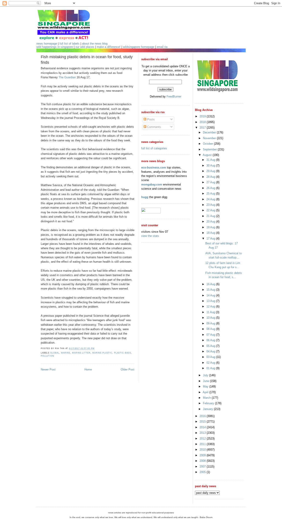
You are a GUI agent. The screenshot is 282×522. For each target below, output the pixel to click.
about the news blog (95, 43)
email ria (162, 47)
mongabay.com (151, 184)
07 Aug (211, 334)
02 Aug (211, 362)
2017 (203, 127)
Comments (153, 127)
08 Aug (211, 329)
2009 (203, 455)
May (206, 386)
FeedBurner (174, 96)
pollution (47, 356)
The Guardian (67, 77)
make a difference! (109, 47)
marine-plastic (102, 353)
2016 (203, 416)
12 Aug (211, 306)
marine (65, 353)
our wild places (84, 47)
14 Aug (211, 295)
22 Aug (211, 210)
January (208, 409)
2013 (203, 432)
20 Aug (211, 221)
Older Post (127, 369)
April (206, 392)
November (210, 138)
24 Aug (211, 199)
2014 (203, 427)
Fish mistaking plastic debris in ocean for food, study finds (87, 60)
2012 (203, 438)
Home (88, 369)
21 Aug (211, 216)
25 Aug (211, 193)
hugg (144, 197)
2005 (203, 472)
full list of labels (69, 43)
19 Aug (211, 227)
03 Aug (211, 357)
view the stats (150, 236)
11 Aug (211, 312)
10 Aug (211, 317)
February (209, 403)
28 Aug (211, 176)
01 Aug (211, 368)
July (206, 375)
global (54, 353)
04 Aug (211, 351)
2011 (203, 444)
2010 (203, 449)
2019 (203, 116)
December (210, 132)
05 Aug (211, 346)
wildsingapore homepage (138, 47)
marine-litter (81, 353)
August (208, 155)
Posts (150, 119)
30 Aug (211, 165)
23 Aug (211, 204)
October (208, 143)
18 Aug (211, 232)
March (207, 397)
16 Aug (211, 284)
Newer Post (48, 369)
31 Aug (211, 159)
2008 (203, 460)
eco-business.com (153, 167)
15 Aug (211, 289)
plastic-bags (122, 353)
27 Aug (211, 182)
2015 (203, 421)
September (210, 149)
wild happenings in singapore (54, 47)
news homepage (46, 43)
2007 (203, 466)
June (206, 381)
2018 (203, 122)
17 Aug (211, 238)
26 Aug (211, 188)
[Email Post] (95, 348)
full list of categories (154, 148)
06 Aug (211, 340)
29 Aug (211, 171)
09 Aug (211, 323)
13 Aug (211, 301)
